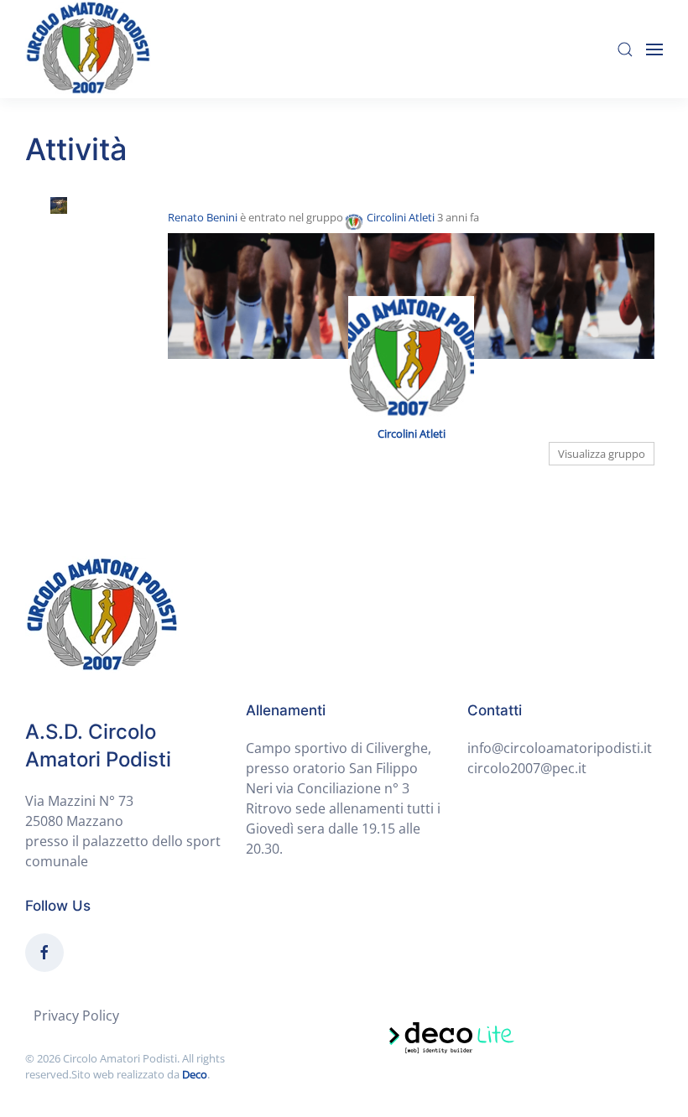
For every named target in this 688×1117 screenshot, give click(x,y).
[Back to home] (88, 49)
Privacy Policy (76, 1015)
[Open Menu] (654, 49)
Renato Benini (202, 217)
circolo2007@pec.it (526, 768)
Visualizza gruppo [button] (601, 453)
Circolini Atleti (401, 217)
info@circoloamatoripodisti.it (559, 748)
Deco (194, 1074)
